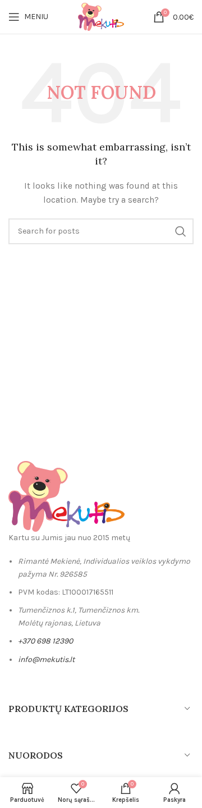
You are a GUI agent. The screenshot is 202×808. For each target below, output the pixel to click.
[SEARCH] (181, 231)
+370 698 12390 (45, 641)
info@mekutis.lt (46, 659)
